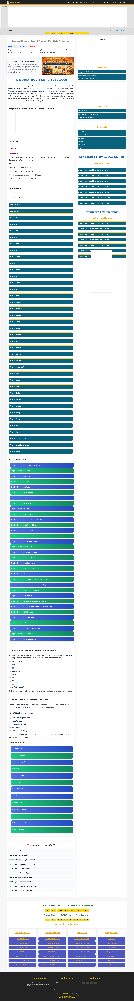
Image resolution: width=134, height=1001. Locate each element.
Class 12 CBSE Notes (22, 965)
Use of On (14, 231)
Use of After (15, 322)
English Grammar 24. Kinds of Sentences (26, 590)
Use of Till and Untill (18, 438)
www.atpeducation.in (62, 997)
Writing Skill (111, 939)
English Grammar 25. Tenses (21, 596)
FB (83, 983)
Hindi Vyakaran (111, 956)
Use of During (15, 354)
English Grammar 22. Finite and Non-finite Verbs (29, 579)
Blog (120, 2)
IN (95, 983)
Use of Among (15, 315)
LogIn (110, 30)
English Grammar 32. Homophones (24, 634)
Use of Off (14, 289)
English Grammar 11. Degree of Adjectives (26, 519)
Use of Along (15, 412)
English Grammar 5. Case (20, 487)
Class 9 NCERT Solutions (52, 952)
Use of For (14, 263)
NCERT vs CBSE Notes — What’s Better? (88, 114)
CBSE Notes (75, 2)
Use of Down (15, 432)
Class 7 (53, 33)
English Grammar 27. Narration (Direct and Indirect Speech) (33, 606)
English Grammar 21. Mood (21, 574)
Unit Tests (111, 960)
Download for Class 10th (82, 956)
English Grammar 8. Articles (21, 503)
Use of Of (14, 237)
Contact (124, 2)
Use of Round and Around (20, 445)
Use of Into (14, 244)
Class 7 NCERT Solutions (52, 943)
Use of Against (16, 399)
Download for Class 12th (82, 965)
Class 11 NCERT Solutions (52, 960)
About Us (56, 982)
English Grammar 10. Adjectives (23, 514)
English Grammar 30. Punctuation (23, 623)
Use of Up (14, 425)
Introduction (15, 205)
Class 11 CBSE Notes (22, 960)
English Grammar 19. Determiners (23, 563)
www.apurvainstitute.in (67, 996)
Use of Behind (15, 361)
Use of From (15, 283)
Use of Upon (15, 270)
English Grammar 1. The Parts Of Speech (26, 465)
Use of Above (15, 373)
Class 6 (47, 33)
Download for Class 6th (81, 939)
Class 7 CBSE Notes (23, 943)
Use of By (14, 250)
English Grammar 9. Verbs (20, 509)
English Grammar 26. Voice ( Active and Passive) (28, 601)
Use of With (14, 296)
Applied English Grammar (111, 947)
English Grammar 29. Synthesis (22, 617)
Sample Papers (82, 131)
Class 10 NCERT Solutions (52, 956)
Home (69, 2)
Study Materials (107, 2)
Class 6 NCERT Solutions (52, 939)
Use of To (13, 276)
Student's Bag (99, 2)
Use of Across (15, 406)
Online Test (92, 2)
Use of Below (15, 380)
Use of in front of (17, 367)
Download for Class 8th (81, 947)
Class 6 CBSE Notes (23, 939)
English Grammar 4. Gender (21, 481)
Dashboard (123, 30)
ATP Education (65, 993)
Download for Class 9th (81, 952)
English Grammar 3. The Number (23, 476)
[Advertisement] (67, 17)
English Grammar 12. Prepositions (23, 525)
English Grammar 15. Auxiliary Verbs (24, 541)
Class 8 (60, 33)
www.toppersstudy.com (67, 999)
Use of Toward (15, 419)
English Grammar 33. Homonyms (23, 639)
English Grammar (111, 943)
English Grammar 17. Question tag (24, 552)
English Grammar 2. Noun (20, 471)
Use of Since (15, 257)
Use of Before (15, 328)
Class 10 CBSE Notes (22, 956)
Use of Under (15, 393)
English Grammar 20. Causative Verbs (25, 568)
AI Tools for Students (83, 111)
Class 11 (79, 33)
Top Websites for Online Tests (86, 117)
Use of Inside (15, 341)
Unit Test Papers (82, 144)
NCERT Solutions (83, 2)
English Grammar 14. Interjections (24, 536)
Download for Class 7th (81, 943)
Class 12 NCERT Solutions (52, 965)
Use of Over (14, 386)
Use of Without (16, 302)
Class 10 (72, 33)
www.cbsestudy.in (72, 997)
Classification (15, 211)
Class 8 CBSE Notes (23, 947)
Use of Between (16, 309)
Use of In (13, 218)
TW (87, 983)
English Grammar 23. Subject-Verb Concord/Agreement (31, 585)
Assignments (81, 148)
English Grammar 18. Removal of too (24, 557)
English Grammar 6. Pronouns (22, 492)
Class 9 (66, 33)
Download (115, 2)
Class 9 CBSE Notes (23, 952)
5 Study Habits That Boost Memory (87, 72)
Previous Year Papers (83, 135)
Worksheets (81, 141)
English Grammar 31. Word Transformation (27, 628)
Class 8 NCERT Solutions (52, 947)
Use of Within (15, 348)
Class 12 (86, 33)
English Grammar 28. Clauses (22, 612)
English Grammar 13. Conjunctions (24, 530)
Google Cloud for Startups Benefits (87, 75)
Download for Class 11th (82, 960)
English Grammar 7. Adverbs (21, 498)
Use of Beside (15, 335)
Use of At (13, 224)
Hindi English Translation (111, 952)
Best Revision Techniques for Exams (87, 78)
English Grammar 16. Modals (22, 547)
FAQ (55, 989)
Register (116, 30)
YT (91, 983)
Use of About (15, 451)
